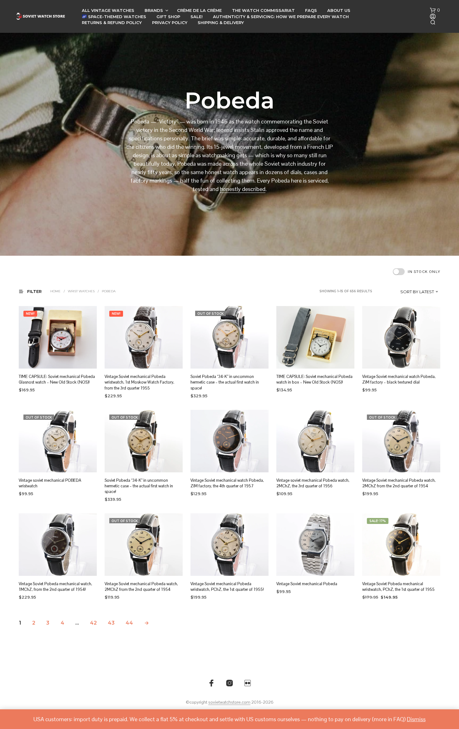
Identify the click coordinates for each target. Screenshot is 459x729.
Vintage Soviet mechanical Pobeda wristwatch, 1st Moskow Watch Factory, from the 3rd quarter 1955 (139, 382)
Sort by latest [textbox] (417, 291)
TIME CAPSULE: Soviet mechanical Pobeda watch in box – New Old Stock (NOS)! (314, 379)
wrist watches (81, 291)
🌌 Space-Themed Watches (114, 16)
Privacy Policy (169, 22)
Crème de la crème (199, 10)
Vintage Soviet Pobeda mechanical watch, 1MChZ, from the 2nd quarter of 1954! (55, 586)
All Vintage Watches (108, 10)
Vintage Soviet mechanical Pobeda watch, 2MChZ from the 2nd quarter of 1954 (399, 483)
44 (129, 623)
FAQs (311, 10)
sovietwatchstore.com (229, 702)
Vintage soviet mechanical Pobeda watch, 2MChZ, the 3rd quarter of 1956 (312, 483)
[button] (435, 10)
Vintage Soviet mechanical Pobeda (306, 583)
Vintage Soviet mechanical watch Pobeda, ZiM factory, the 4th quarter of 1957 (227, 483)
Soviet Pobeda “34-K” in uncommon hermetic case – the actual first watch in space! (224, 382)
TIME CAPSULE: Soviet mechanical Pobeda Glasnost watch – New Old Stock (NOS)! (57, 379)
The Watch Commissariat (263, 10)
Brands (154, 10)
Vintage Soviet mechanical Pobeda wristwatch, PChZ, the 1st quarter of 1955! (227, 586)
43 (111, 623)
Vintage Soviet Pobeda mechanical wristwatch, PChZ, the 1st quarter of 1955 (398, 586)
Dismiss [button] (416, 719)
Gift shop (168, 16)
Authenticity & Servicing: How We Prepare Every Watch (281, 16)
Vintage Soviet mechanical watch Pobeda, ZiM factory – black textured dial (399, 379)
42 (93, 623)
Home (55, 291)
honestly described (242, 189)
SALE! (196, 16)
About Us (338, 10)
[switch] (416, 271)
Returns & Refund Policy (112, 22)
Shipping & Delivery (221, 22)
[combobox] (408, 291)
